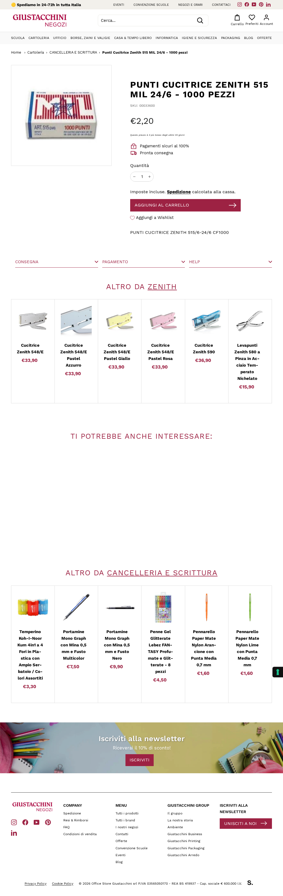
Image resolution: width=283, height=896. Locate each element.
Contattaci (221, 5)
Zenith (162, 286)
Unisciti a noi (240, 823)
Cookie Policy (62, 883)
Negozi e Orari (190, 5)
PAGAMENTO (115, 261)
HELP (194, 261)
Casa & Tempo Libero (133, 38)
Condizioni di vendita (80, 834)
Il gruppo (174, 813)
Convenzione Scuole (132, 848)
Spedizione (179, 191)
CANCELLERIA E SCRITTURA (73, 52)
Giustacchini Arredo (183, 855)
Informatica (167, 38)
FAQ (66, 827)
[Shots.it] (252, 883)
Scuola (18, 38)
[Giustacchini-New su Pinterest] (48, 822)
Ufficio (59, 38)
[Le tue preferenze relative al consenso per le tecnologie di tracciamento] (277, 672)
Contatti (122, 834)
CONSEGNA (26, 261)
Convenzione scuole (151, 5)
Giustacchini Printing (183, 841)
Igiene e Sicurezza (199, 38)
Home (16, 52)
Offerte (264, 38)
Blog (248, 38)
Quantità (139, 165)
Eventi (118, 5)
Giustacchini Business (184, 834)
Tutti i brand (125, 820)
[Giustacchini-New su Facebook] (25, 822)
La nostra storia (180, 820)
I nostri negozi (127, 827)
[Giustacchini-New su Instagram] (14, 822)
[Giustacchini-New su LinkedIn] (14, 832)
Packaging (230, 38)
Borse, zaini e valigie (90, 38)
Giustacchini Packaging (186, 848)
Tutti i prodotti (127, 813)
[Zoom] (61, 115)
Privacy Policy (35, 883)
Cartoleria (38, 38)
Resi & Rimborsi (75, 820)
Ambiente (175, 827)
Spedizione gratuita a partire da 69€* (52, 4)
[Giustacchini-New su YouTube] (37, 822)
